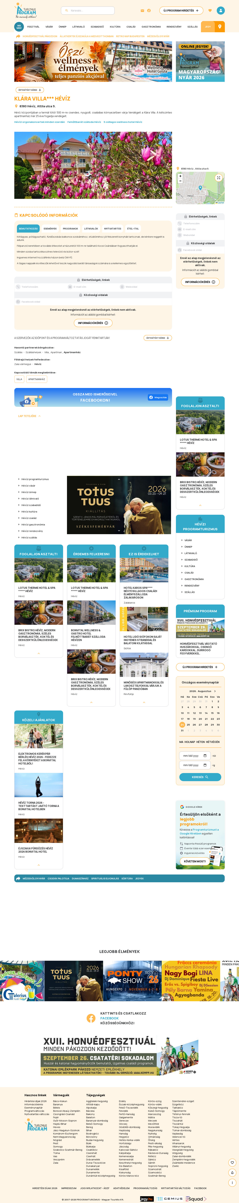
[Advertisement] (93, 448)
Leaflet (221, 202)
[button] (200, 188)
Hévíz (31, 106)
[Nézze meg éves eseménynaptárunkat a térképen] (220, 26)
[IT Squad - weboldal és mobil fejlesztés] (196, 1199)
